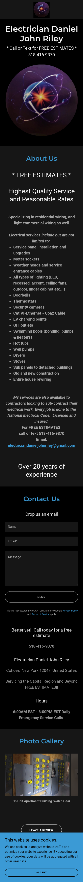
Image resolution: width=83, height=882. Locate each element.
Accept (41, 872)
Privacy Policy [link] (70, 610)
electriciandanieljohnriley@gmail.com (41, 445)
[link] (41, 10)
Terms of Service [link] (40, 614)
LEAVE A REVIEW (41, 830)
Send (41, 596)
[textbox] (41, 527)
